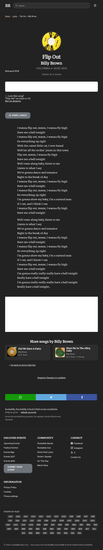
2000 (31, 525)
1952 (79, 533)
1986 (37, 529)
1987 (30, 529)
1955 (72, 533)
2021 (56, 516)
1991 (95, 525)
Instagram (78, 447)
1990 (9, 529)
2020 (64, 516)
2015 (10, 520)
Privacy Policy (10, 487)
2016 (93, 516)
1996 (60, 525)
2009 (54, 520)
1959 (45, 533)
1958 (52, 533)
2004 (92, 520)
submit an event (28, 412)
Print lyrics (19, 115)
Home (7, 16)
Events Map (9, 452)
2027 (10, 516)
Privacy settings (11, 496)
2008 (61, 520)
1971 (23, 533)
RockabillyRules (8, 5)
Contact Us (76, 457)
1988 (23, 529)
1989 (16, 529)
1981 (66, 529)
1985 (44, 529)
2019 (71, 516)
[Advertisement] (51, 314)
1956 (65, 533)
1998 (45, 525)
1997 (53, 525)
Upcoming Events (12, 443)
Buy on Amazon (13, 101)
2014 (17, 520)
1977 (87, 529)
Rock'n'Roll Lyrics (45, 452)
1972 (94, 529)
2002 (16, 525)
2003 (8, 525)
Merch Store (42, 465)
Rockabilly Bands (45, 443)
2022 (49, 516)
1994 (74, 525)
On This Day (42, 460)
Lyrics (15, 16)
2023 (41, 516)
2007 (69, 520)
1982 (59, 529)
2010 (46, 520)
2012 (32, 520)
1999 (38, 525)
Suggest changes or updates (51, 377)
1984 (52, 529)
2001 (23, 525)
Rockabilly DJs (44, 447)
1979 (80, 529)
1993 (81, 525)
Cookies (7, 491)
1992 (88, 525)
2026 (18, 516)
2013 (25, 520)
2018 (78, 516)
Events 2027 (9, 456)
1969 (30, 533)
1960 (38, 533)
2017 (85, 516)
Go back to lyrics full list (23, 365)
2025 (26, 516)
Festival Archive (11, 447)
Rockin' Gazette (44, 456)
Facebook (78, 443)
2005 (85, 520)
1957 (58, 533)
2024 (33, 516)
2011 (39, 520)
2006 (77, 520)
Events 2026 (9, 460)
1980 (73, 529)
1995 (67, 525)
